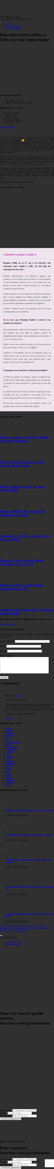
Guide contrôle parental (9, 926)
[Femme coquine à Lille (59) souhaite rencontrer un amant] (10, 432)
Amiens (8, 728)
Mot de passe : (6, 1116)
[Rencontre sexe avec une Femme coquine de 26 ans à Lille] (10, 555)
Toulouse (9, 782)
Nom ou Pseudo (6, 641)
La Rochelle (10, 749)
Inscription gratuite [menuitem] (13, 944)
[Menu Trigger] (1, 935)
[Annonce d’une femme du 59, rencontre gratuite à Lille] (10, 604)
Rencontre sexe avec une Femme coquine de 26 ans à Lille (22, 562)
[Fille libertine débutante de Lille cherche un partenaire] (10, 456)
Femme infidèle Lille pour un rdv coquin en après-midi (22, 513)
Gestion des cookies (29, 926)
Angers (8, 730)
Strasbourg (10, 780)
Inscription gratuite (13, 28)
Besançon (9, 733)
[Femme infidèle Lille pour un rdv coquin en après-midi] (10, 506)
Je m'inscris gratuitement (10, 1119)
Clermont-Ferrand (13, 742)
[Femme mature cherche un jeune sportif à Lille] (10, 481)
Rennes (8, 778)
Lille (7, 754)
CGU (9, 930)
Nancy (8, 766)
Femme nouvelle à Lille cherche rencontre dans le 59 (21, 586)
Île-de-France (11, 747)
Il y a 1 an (17, 695)
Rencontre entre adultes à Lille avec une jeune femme (29, 810)
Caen (7, 740)
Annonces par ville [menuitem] (13, 942)
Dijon (7, 745)
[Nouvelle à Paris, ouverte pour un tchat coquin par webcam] (15, 854)
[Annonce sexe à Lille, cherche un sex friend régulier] (10, 530)
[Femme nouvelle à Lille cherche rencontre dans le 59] (10, 579)
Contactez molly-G (8, 127)
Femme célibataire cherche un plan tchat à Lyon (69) (28, 835)
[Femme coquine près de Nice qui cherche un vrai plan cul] (15, 881)
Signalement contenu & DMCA (26, 928)
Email (2, 646)
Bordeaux (9, 735)
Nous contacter (19, 930)
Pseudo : (3, 1113)
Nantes (8, 768)
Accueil (8, 24)
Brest (7, 738)
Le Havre (9, 752)
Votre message (6, 656)
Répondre (9, 718)
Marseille (9, 761)
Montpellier (10, 764)
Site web (3, 651)
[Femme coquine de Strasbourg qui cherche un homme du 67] (15, 909)
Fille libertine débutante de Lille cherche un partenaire (22, 463)
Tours (7, 785)
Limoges (9, 756)
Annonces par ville (13, 26)
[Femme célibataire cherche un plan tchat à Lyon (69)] (15, 830)
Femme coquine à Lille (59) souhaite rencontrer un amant (24, 439)
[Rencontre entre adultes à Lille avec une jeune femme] (15, 805)
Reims (8, 775)
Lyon (7, 759)
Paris (7, 773)
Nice (7, 771)
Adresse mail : (6, 1110)
